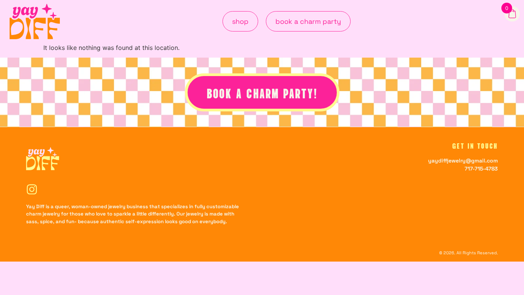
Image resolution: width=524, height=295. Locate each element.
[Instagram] (32, 189)
